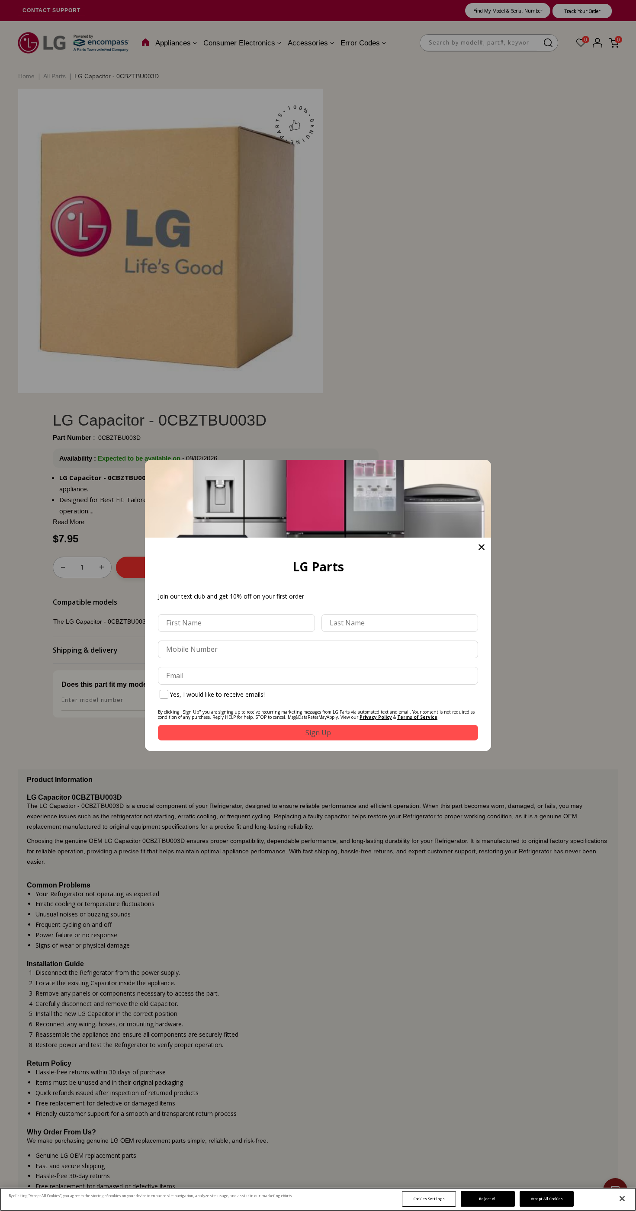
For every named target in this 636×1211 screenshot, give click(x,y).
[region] (318, 1199)
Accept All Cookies (547, 1198)
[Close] (622, 1198)
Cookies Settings (429, 1198)
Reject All (488, 1198)
